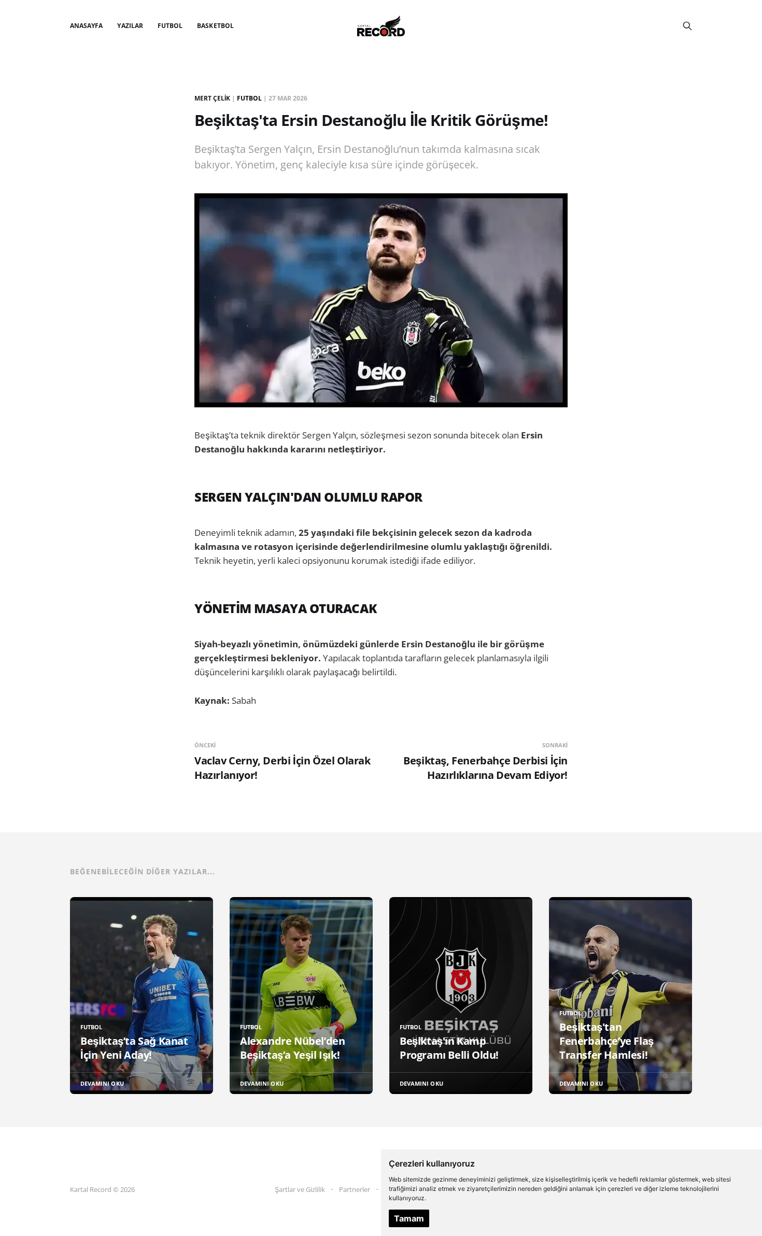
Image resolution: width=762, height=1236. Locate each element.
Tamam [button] (409, 1218)
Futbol (170, 25)
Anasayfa (86, 25)
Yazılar (130, 25)
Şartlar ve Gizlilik (300, 1189)
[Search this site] (687, 26)
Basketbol (215, 25)
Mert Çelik (212, 98)
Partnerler (354, 1189)
